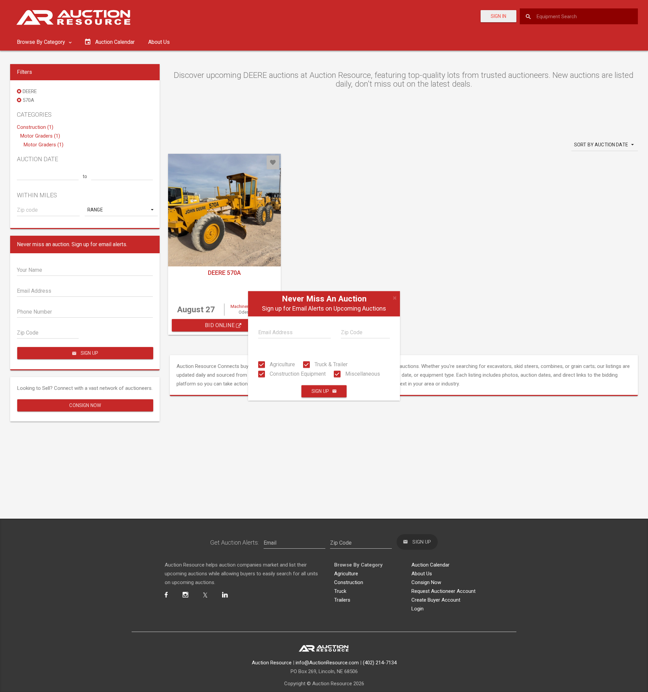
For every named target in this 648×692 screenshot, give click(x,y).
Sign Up (320, 391)
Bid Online (220, 325)
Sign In (498, 16)
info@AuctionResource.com (327, 663)
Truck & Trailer (330, 364)
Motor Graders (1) (40, 136)
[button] (121, 210)
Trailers (342, 600)
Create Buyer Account (435, 600)
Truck (340, 591)
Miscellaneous (362, 374)
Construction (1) (35, 127)
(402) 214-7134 (380, 663)
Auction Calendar (430, 565)
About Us (159, 42)
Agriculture (281, 364)
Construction (348, 582)
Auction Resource (272, 663)
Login (417, 609)
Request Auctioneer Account (443, 591)
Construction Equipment (297, 374)
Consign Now (85, 405)
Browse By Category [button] (41, 42)
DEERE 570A (224, 272)
